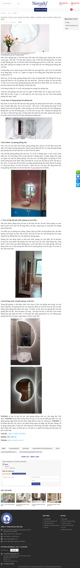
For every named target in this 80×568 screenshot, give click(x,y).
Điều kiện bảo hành (67, 529)
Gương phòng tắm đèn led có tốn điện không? (12, 55)
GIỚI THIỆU (11, 9)
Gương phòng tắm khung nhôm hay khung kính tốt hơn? (15, 54)
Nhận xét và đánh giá (8, 471)
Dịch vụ (26, 9)
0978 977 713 (7, 559)
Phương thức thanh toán (50, 521)
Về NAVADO (47, 519)
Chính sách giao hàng (68, 525)
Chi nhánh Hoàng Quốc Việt (11, 553)
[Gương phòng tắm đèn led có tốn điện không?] (39, 498)
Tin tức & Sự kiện (40, 9)
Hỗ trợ (63, 515)
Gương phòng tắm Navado (36, 566)
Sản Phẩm (19, 9)
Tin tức (64, 527)
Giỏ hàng (76, 9)
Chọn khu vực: (4, 550)
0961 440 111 (63, 3)
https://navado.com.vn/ (16, 440)
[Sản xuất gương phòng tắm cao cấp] (40, 3)
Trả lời (6, 468)
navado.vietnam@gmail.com (11, 539)
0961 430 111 (75, 3)
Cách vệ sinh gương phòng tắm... (8, 505)
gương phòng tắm (14, 448)
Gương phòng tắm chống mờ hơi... (53, 505)
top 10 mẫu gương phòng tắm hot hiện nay (31, 452)
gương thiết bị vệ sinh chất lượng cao (42, 448)
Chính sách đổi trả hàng (68, 521)
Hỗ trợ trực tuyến (66, 523)
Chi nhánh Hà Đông (9, 563)
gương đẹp (26, 448)
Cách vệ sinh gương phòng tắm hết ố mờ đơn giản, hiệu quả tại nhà (18, 52)
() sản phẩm (76, 10)
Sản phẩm (65, 519)
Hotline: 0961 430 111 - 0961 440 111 (13, 534)
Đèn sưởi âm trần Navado (24, 566)
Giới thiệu (46, 515)
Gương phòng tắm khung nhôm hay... (22, 505)
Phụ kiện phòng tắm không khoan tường (52, 566)
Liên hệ (50, 9)
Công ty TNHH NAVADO (16, 434)
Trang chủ (3, 9)
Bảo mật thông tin (49, 523)
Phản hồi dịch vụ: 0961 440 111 (11, 536)
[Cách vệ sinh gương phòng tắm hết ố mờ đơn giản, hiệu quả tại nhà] (8, 498)
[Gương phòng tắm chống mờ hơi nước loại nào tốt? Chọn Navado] (54, 498)
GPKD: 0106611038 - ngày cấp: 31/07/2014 (14, 541)
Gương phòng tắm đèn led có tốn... (38, 505)
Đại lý (32, 9)
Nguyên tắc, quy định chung (51, 525)
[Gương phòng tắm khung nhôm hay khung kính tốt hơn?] (23, 498)
